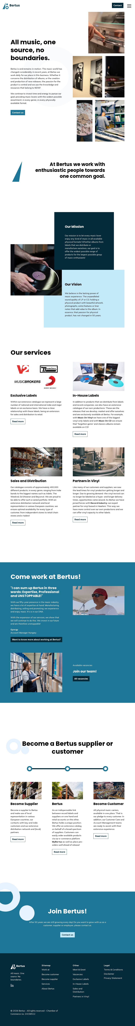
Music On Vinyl (85, 417)
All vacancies (81, 678)
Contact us (17, 112)
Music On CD (105, 420)
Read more (18, 421)
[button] (129, 6)
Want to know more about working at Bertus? (36, 639)
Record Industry (99, 503)
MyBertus (57, 841)
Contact (118, 5)
